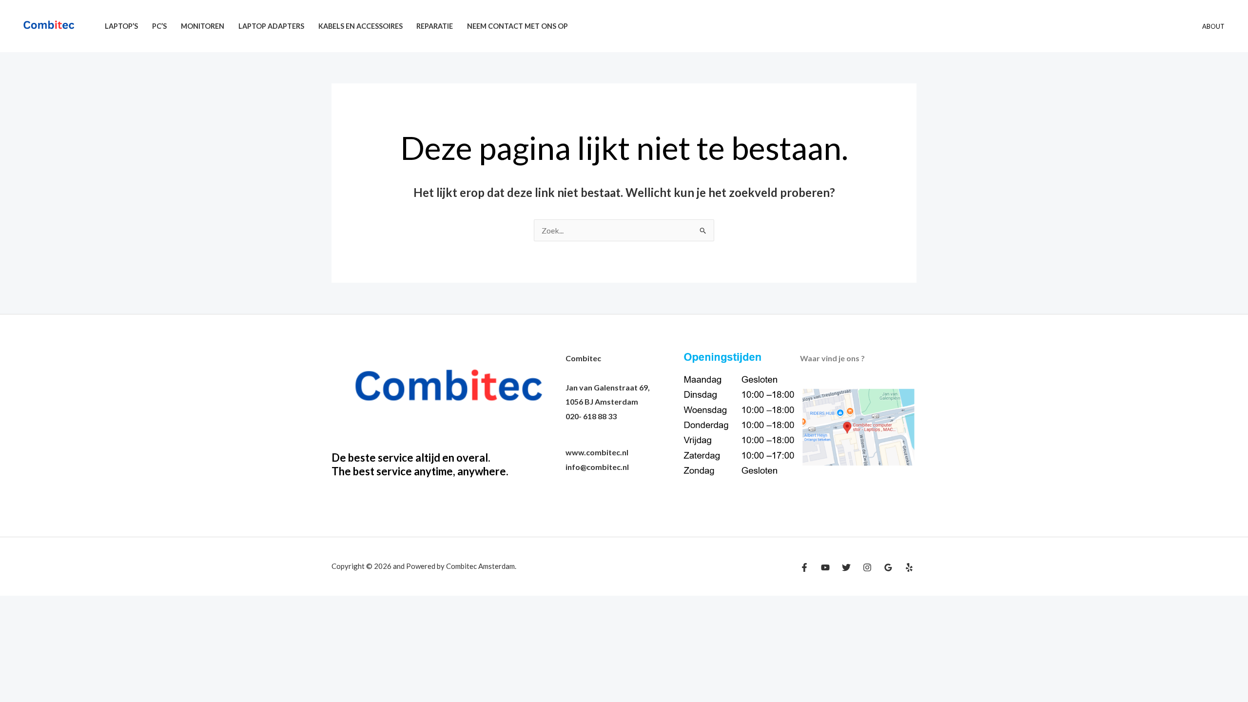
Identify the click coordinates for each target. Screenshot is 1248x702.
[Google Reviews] (888, 567)
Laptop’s (121, 26)
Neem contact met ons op (517, 26)
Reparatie (434, 26)
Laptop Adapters (271, 26)
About (1213, 26)
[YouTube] (825, 567)
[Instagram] (867, 567)
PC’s (159, 26)
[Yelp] (909, 567)
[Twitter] (846, 567)
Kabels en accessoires (360, 26)
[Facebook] (804, 567)
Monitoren (202, 26)
